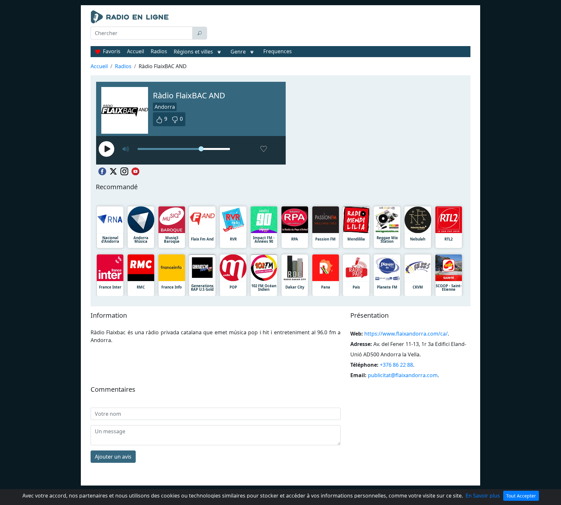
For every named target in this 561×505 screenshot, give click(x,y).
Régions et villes (193, 51)
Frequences (277, 51)
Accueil (135, 51)
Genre (238, 51)
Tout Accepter (521, 496)
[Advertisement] (340, 26)
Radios (159, 51)
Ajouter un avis (113, 456)
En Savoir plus (483, 495)
